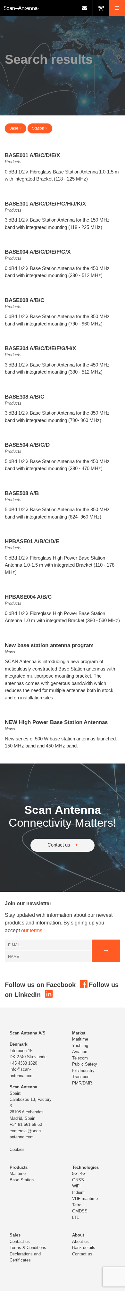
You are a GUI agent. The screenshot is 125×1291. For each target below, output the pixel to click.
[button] (117, 8)
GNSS (78, 1179)
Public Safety (84, 1064)
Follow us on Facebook (41, 984)
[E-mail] (84, 8)
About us (80, 1241)
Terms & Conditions (28, 1247)
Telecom (80, 1058)
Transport (81, 1076)
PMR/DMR (82, 1083)
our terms (31, 930)
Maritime (80, 1039)
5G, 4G (79, 1173)
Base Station (22, 1179)
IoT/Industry (83, 1070)
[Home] (38, 8)
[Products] (100, 8)
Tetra (76, 1204)
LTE (75, 1217)
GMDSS (80, 1211)
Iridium (78, 1192)
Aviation (79, 1051)
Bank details (83, 1247)
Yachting (80, 1045)
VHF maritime (85, 1198)
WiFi (76, 1186)
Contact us (58, 845)
